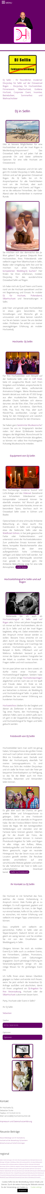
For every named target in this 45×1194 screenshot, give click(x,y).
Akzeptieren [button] (22, 1190)
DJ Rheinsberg (41, 1171)
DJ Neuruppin (22, 1168)
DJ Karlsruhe (38, 1160)
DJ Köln (5, 1160)
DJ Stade (13, 1175)
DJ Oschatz (22, 1177)
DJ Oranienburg (23, 1162)
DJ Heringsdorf (34, 1166)
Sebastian (7, 1013)
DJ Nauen (40, 1166)
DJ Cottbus (6, 1173)
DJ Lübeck (33, 1162)
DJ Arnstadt (25, 1173)
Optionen (8, 1037)
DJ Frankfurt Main (16, 1160)
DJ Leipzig (22, 1160)
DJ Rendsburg (31, 1177)
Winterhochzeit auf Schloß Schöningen (12, 1143)
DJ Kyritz (26, 1177)
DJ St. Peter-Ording (13, 1173)
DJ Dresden (32, 1160)
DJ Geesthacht (24, 1175)
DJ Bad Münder (8, 1171)
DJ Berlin (2, 1160)
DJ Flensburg (20, 1173)
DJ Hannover (27, 1160)
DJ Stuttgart (9, 1160)
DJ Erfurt (29, 1162)
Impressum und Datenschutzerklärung (16, 1121)
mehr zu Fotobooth (19, 872)
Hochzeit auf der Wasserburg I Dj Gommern (14, 1140)
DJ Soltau (22, 1166)
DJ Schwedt (36, 1177)
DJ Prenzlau (14, 1171)
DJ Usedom (27, 1168)
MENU (9, 2)
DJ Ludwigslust (17, 1166)
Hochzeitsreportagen (32, 677)
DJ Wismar (40, 1175)
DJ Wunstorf (31, 1164)
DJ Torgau (6, 1177)
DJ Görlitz (8, 1166)
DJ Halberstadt (28, 1166)
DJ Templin (37, 1168)
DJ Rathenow (21, 1164)
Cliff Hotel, (37, 379)
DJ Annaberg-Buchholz (32, 1173)
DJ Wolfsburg (13, 1162)
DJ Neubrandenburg (14, 1164)
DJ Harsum (7, 1168)
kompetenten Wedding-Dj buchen (19, 270)
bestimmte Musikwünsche (29, 425)
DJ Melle (12, 1166)
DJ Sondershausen (21, 1171)
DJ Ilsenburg (40, 1173)
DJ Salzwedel (17, 1177)
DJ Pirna (8, 1164)
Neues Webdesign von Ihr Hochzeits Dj (12, 1138)
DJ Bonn (18, 1162)
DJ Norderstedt (18, 1175)
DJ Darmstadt (31, 1175)
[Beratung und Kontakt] (22, 1051)
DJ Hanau (36, 1175)
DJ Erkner (27, 1164)
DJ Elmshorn (32, 1168)
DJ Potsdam (7, 1162)
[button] (4, 2)
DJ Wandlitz (27, 1171)
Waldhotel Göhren (11, 533)
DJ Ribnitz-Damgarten (14, 1168)
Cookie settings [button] (36, 1187)
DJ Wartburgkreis (33, 1171)
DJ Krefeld (36, 1164)
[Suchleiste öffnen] (41, 47)
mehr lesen (21, 567)
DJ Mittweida (38, 1162)
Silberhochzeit (9, 994)
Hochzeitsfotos (9, 705)
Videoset (27, 493)
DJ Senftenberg (7, 1175)
